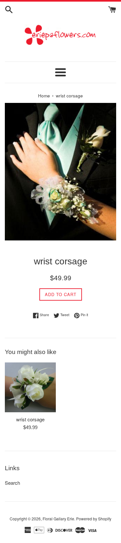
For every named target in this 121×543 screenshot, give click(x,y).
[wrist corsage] (30, 387)
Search (12, 482)
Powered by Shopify (93, 518)
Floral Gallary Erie (58, 518)
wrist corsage (30, 419)
